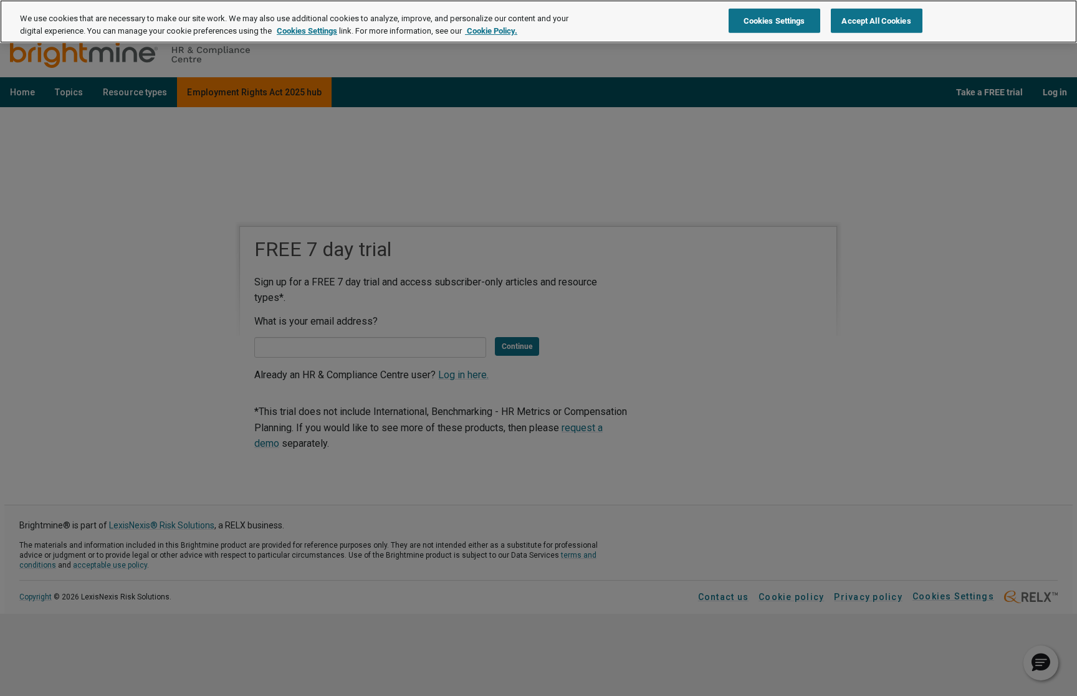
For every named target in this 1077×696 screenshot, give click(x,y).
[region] (538, 21)
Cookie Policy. (491, 31)
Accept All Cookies (876, 20)
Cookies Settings (307, 31)
